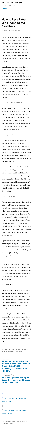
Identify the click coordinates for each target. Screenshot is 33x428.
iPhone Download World (12, 3)
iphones (19, 351)
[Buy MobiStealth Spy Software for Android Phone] (16, 401)
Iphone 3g (26, 349)
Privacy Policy (14, 423)
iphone (8, 351)
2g (4, 351)
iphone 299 (13, 351)
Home (4, 8)
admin (5, 30)
